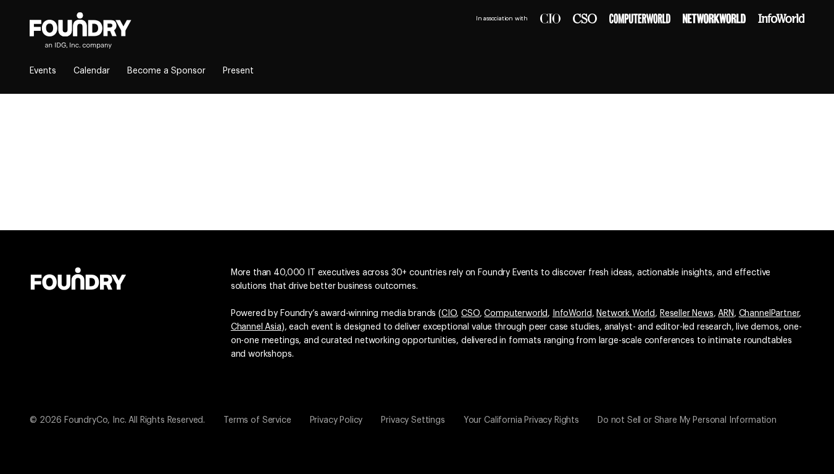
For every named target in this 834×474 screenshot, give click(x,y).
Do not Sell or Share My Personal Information (687, 420)
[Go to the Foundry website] (78, 277)
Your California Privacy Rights (521, 420)
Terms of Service (257, 420)
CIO (449, 313)
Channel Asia (256, 327)
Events (43, 71)
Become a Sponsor (166, 71)
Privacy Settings (412, 420)
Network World (625, 313)
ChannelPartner (769, 313)
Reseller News (687, 313)
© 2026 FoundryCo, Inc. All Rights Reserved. (117, 420)
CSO (470, 313)
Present (238, 71)
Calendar (91, 71)
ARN (726, 313)
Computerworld (516, 313)
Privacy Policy (336, 420)
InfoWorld (572, 313)
